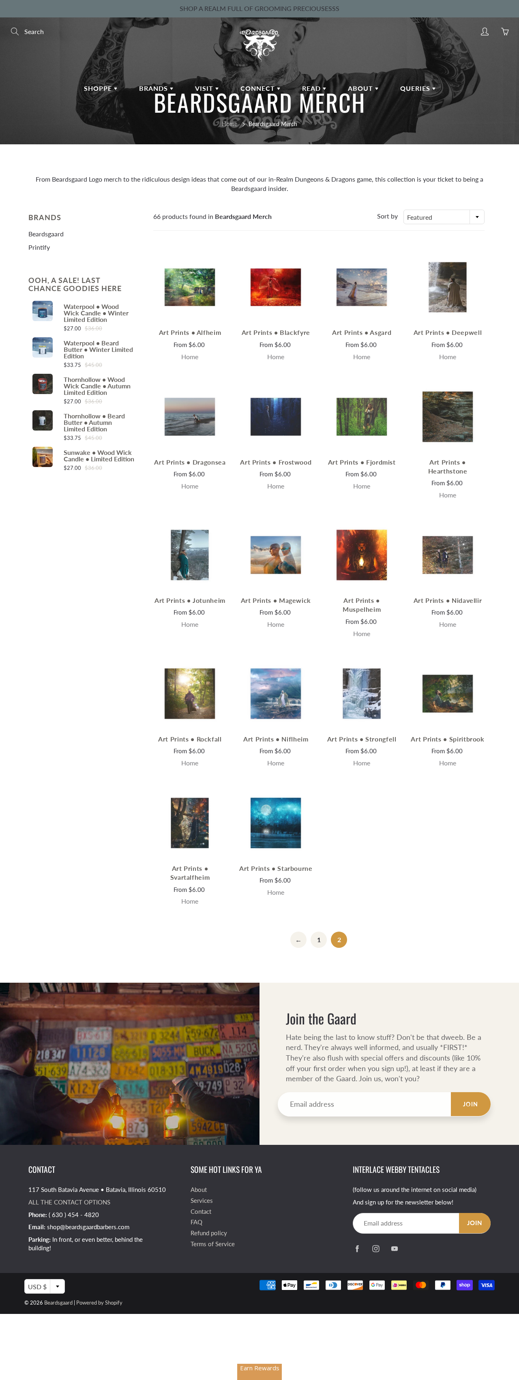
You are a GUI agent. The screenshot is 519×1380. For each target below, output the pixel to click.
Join (470, 1104)
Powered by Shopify (99, 1302)
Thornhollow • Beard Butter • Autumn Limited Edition (94, 422)
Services (202, 1200)
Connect (258, 88)
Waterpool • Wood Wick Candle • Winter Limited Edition (96, 313)
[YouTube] (394, 1249)
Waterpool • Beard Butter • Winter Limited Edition (98, 349)
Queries (416, 88)
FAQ (196, 1222)
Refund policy (209, 1233)
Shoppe (99, 88)
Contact (201, 1211)
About (361, 88)
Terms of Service (213, 1244)
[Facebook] (357, 1249)
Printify (39, 247)
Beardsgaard (46, 234)
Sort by (387, 216)
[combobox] (444, 217)
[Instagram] (376, 1249)
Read (312, 88)
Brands (154, 88)
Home (229, 123)
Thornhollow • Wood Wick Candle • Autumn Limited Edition (97, 386)
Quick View (190, 287)
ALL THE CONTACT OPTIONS (69, 1202)
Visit (205, 88)
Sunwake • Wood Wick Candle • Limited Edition (99, 455)
